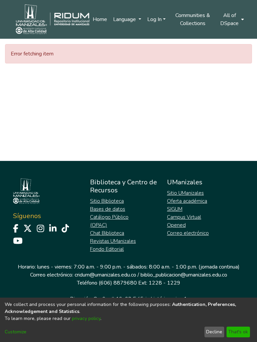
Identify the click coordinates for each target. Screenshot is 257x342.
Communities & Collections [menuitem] (192, 19)
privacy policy (86, 318)
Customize (15, 332)
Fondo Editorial (107, 249)
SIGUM (174, 209)
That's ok (238, 332)
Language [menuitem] (125, 19)
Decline (214, 332)
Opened (176, 225)
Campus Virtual (184, 217)
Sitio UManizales (185, 193)
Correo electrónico (188, 233)
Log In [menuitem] (154, 19)
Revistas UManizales (113, 241)
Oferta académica (187, 201)
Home (100, 19)
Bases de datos (107, 209)
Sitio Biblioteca (107, 201)
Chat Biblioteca (107, 233)
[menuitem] (231, 19)
